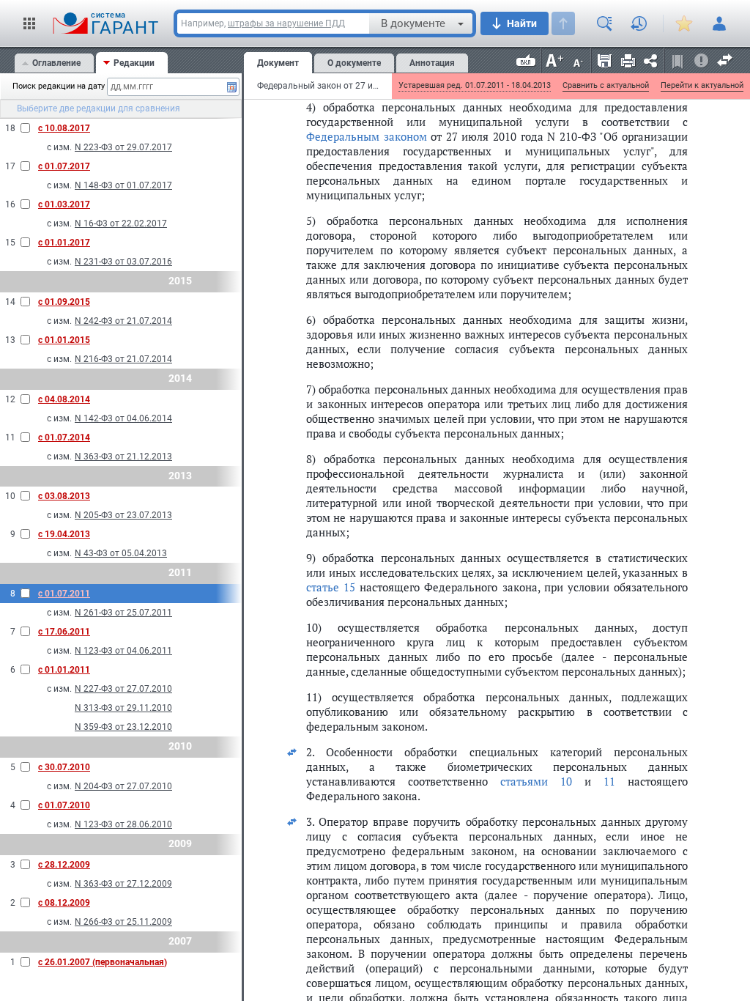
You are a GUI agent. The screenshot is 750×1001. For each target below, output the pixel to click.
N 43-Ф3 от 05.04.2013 (121, 553)
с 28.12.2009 (64, 865)
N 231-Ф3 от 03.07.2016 (123, 261)
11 (609, 781)
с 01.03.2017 (64, 204)
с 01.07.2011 (64, 593)
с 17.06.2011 (64, 632)
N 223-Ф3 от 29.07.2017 (123, 147)
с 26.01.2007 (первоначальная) (102, 962)
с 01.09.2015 (64, 302)
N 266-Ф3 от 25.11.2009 (123, 922)
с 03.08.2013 (64, 496)
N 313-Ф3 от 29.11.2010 (123, 708)
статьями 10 (536, 781)
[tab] (54, 63)
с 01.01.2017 (64, 242)
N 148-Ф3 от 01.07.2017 (123, 185)
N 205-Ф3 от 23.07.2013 (123, 515)
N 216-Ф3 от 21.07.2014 (123, 359)
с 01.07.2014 (64, 437)
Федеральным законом (366, 136)
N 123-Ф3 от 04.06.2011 (123, 651)
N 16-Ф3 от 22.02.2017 (121, 223)
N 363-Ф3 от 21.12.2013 (123, 456)
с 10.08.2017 (64, 128)
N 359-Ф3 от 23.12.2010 (123, 727)
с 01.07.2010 (64, 805)
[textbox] (167, 86)
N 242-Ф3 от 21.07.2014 (123, 321)
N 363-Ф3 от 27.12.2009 (123, 884)
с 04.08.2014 (64, 399)
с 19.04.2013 (64, 534)
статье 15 (330, 587)
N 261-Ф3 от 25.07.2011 (123, 612)
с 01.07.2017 (64, 166)
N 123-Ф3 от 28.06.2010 (123, 824)
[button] (29, 23)
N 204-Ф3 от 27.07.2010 (123, 786)
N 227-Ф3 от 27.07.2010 (123, 689)
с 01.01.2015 (64, 340)
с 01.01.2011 (64, 670)
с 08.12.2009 (64, 903)
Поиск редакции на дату (54, 86)
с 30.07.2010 (64, 767)
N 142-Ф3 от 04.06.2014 (123, 418)
